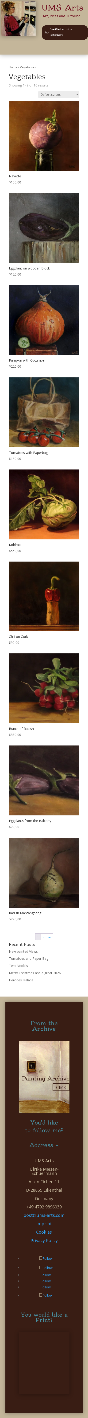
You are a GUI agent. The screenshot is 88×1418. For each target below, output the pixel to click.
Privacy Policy (44, 1240)
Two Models (18, 965)
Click (61, 1087)
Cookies (44, 1232)
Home (13, 67)
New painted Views (23, 951)
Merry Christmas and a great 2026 (35, 973)
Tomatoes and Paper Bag (28, 958)
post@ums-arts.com (44, 1215)
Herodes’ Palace (21, 980)
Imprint (44, 1223)
